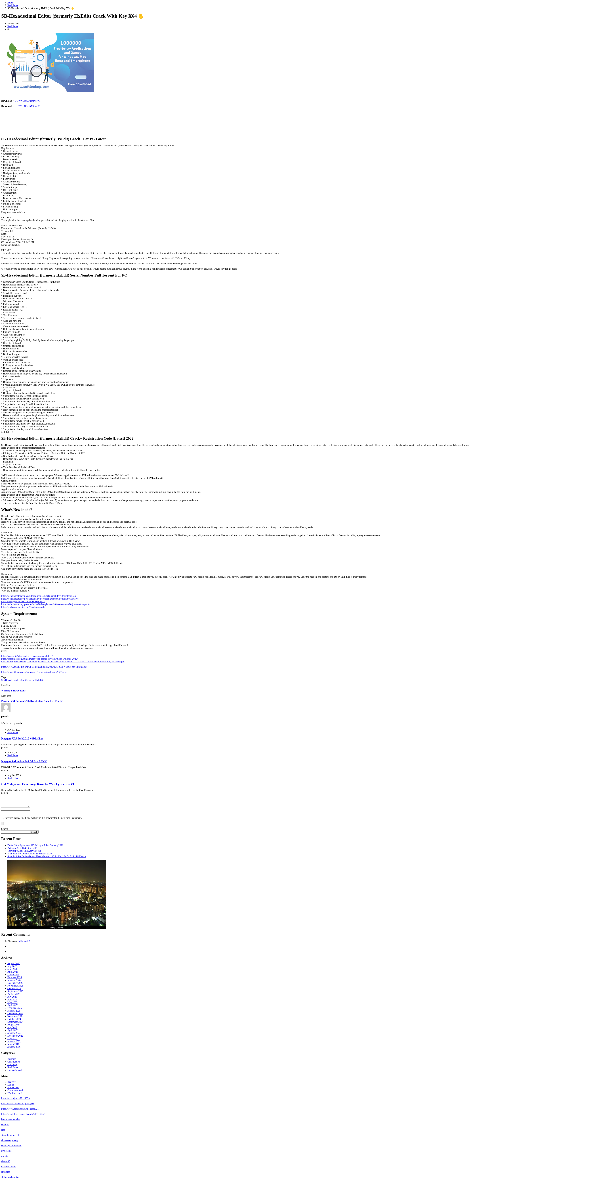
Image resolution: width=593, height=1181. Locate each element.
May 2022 (12, 1038)
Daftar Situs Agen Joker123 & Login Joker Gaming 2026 (35, 845)
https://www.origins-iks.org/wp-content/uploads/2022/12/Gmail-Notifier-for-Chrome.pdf (44, 667)
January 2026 (14, 980)
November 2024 (15, 1016)
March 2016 (13, 1044)
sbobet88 (5, 1161)
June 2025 (12, 999)
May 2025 (12, 1002)
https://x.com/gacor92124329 (15, 1098)
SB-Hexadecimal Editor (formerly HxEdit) (22, 680)
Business (11, 1059)
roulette (4, 1156)
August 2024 (13, 1024)
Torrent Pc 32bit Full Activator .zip (24, 850)
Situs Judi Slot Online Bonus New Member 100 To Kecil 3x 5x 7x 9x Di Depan (46, 856)
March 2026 (13, 974)
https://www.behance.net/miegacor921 (20, 1108)
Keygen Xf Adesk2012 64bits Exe (22, 738)
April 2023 (12, 1030)
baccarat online (8, 1166)
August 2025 (13, 994)
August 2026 (13, 963)
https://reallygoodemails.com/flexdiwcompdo (23, 607)
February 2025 (14, 1008)
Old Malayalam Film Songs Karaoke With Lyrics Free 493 (38, 784)
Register (11, 1082)
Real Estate (12, 5)
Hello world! (23, 941)
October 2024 (14, 1019)
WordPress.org (14, 1093)
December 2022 (15, 1035)
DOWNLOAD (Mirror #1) (28, 100)
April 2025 (12, 1005)
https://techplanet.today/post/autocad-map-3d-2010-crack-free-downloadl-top (38, 596)
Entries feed (13, 1087)
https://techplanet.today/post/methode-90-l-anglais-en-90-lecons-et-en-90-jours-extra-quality (45, 604)
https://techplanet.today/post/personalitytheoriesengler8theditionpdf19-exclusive (39, 598)
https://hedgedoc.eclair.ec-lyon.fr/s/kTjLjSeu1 (23, 1114)
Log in (10, 1084)
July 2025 (12, 996)
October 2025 (14, 988)
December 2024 (15, 1013)
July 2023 (12, 1027)
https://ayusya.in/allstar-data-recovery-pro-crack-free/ (27, 656)
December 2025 (15, 983)
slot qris (5, 1124)
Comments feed (15, 1090)
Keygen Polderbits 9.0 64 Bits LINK (24, 761)
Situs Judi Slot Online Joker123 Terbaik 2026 (29, 853)
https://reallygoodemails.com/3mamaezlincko (23, 601)
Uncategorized (14, 1070)
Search (4, 829)
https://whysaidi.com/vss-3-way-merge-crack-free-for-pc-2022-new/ (34, 672)
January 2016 (14, 1047)
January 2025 (14, 1010)
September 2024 (15, 1021)
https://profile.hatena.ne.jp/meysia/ (17, 1103)
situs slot (5, 1171)
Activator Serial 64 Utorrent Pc (22, 848)
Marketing (12, 1064)
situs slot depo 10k (10, 1135)
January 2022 (14, 1041)
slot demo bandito (10, 1177)
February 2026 (14, 977)
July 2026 (12, 966)
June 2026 (12, 969)
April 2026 (12, 971)
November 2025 (15, 985)
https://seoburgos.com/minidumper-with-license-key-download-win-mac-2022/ (39, 658)
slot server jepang (9, 1140)
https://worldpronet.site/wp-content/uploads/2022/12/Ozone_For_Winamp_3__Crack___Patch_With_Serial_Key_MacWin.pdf (62, 661)
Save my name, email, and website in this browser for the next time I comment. (43, 818)
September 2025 (15, 991)
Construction (13, 1061)
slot (3, 1129)
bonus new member (10, 1119)
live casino (6, 1150)
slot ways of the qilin (11, 1145)
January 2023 (14, 1033)
